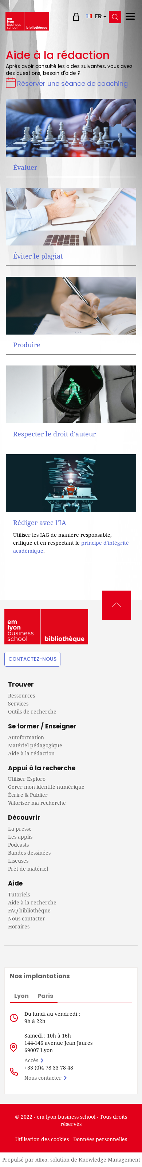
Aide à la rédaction (31, 753)
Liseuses (18, 860)
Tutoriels (19, 894)
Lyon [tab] (21, 996)
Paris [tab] (45, 996)
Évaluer (25, 167)
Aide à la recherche (32, 902)
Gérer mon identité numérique (46, 786)
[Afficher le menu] (130, 16)
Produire (26, 344)
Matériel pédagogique (35, 745)
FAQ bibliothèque (29, 910)
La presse (20, 828)
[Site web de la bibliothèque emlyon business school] (27, 21)
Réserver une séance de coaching (72, 83)
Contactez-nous (32, 659)
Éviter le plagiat (38, 256)
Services (18, 703)
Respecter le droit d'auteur (54, 433)
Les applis (20, 836)
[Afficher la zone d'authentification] (77, 16)
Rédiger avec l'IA (39, 522)
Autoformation (26, 737)
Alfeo (41, 1159)
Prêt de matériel (28, 868)
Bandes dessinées (29, 852)
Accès (31, 1060)
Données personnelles (100, 1139)
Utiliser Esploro (27, 778)
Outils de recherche (32, 711)
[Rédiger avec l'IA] (71, 483)
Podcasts (18, 844)
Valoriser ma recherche (37, 802)
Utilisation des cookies (42, 1139)
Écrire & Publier (28, 794)
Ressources (21, 695)
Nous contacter (26, 918)
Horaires (18, 926)
